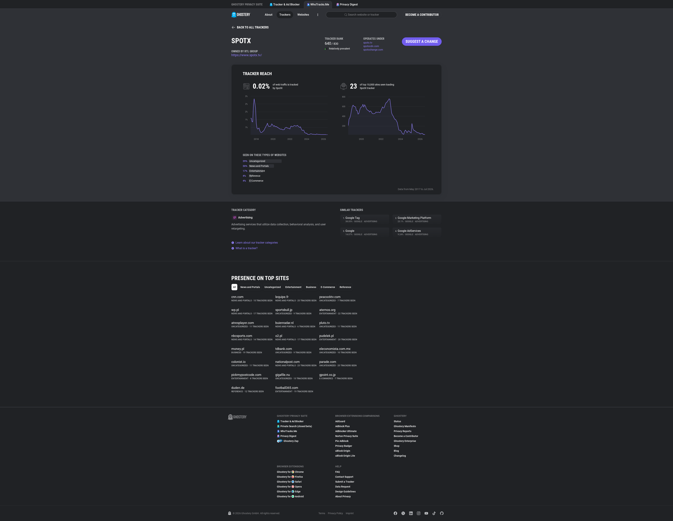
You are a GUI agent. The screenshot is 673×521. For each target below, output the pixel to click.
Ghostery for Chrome (290, 471)
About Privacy (343, 496)
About (268, 14)
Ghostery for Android (290, 496)
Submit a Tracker (344, 481)
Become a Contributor (422, 14)
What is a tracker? (247, 248)
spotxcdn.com (371, 46)
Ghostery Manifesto (405, 426)
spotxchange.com (373, 49)
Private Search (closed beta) (296, 426)
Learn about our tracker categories (257, 242)
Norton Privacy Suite (346, 436)
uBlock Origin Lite (345, 455)
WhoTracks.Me (319, 4)
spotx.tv (367, 42)
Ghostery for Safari (289, 481)
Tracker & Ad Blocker (286, 4)
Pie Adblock (341, 441)
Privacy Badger (343, 445)
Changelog (400, 455)
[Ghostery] (240, 15)
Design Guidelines (345, 491)
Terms (321, 513)
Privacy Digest (349, 4)
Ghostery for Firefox (290, 476)
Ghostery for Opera (289, 486)
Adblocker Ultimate (346, 431)
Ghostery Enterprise (405, 441)
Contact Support (344, 476)
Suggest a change (422, 41)
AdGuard (340, 421)
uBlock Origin (342, 450)
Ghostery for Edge (289, 491)
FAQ (337, 471)
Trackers (284, 14)
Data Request (342, 486)
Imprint (350, 513)
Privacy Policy (335, 513)
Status (397, 421)
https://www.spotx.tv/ (246, 55)
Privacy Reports (402, 431)
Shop (396, 445)
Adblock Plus (342, 426)
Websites (303, 14)
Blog (396, 450)
